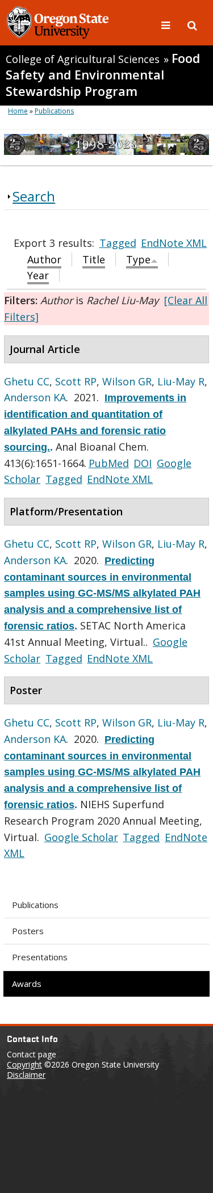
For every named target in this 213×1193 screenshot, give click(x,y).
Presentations (40, 957)
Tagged (117, 243)
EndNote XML (174, 243)
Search (33, 196)
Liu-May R (180, 381)
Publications (35, 904)
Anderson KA (35, 397)
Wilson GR (127, 381)
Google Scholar (81, 837)
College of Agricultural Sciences (83, 59)
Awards (26, 983)
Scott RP (76, 381)
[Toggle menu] (167, 24)
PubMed (109, 463)
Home (18, 111)
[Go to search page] (192, 24)
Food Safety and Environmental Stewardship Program (103, 74)
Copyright (24, 1064)
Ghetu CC (26, 381)
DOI (142, 463)
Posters (28, 930)
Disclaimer (26, 1074)
